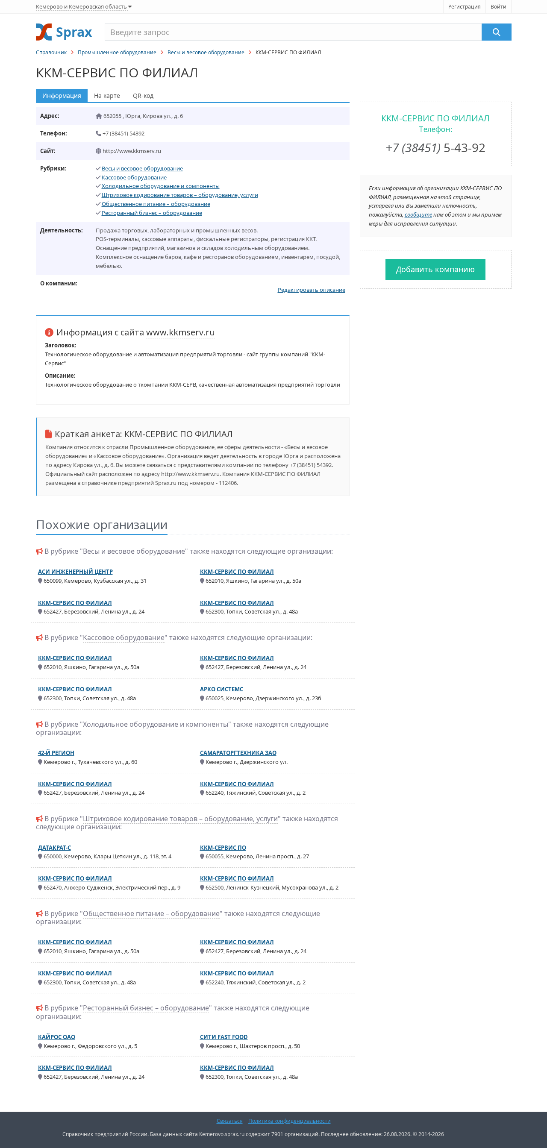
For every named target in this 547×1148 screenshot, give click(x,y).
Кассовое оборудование (134, 177)
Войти (498, 6)
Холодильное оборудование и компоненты (161, 186)
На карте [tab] (107, 95)
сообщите (418, 214)
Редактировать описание (311, 290)
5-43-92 (435, 147)
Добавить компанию (435, 269)
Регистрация (464, 6)
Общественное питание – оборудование (156, 204)
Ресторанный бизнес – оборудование (152, 213)
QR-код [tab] (143, 95)
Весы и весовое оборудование (206, 52)
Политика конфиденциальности (289, 1121)
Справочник (51, 52)
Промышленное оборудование (117, 52)
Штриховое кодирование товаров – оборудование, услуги (180, 195)
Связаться (230, 1121)
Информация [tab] (61, 95)
